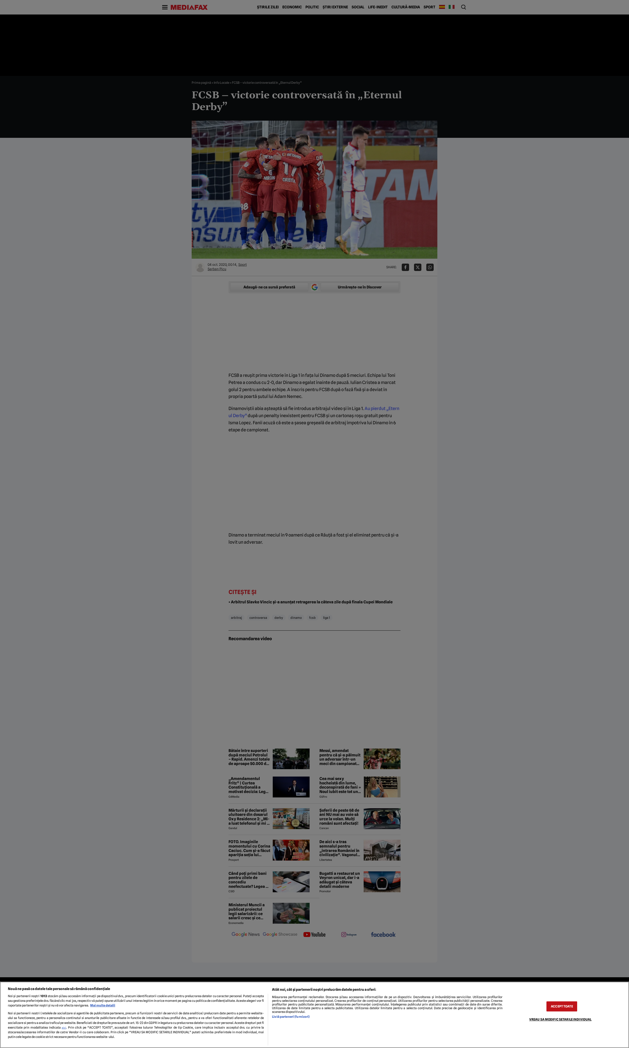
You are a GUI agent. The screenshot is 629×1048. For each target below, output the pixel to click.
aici (64, 1027)
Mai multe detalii (102, 1005)
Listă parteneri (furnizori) (291, 1017)
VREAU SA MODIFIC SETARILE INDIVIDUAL (560, 1019)
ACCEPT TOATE (562, 1006)
